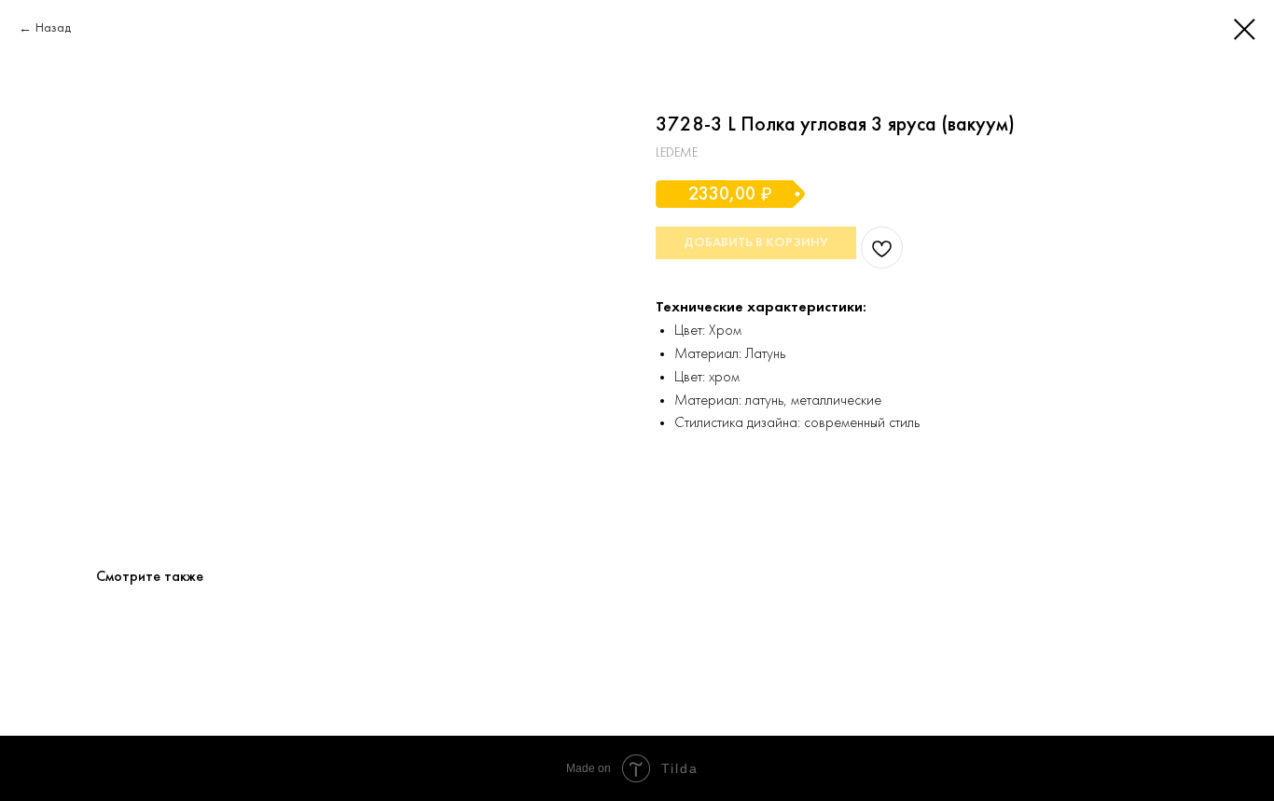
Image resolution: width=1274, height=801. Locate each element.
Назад (53, 28)
